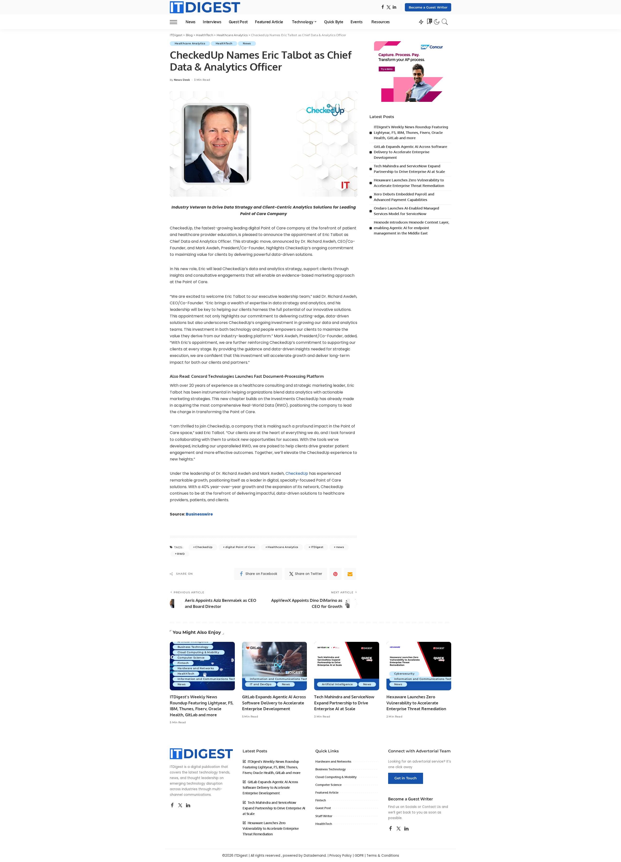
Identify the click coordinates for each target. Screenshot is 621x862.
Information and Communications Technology (212, 679)
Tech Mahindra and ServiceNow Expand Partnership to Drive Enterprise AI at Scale (344, 702)
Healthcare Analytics (190, 43)
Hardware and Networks (196, 668)
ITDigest (317, 547)
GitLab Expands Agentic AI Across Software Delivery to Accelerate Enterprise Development (410, 152)
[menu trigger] (176, 22)
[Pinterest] (335, 574)
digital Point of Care (240, 547)
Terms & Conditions (383, 855)
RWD (181, 554)
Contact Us (431, 807)
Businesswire (199, 514)
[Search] (445, 22)
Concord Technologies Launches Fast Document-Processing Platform (257, 376)
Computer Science (191, 657)
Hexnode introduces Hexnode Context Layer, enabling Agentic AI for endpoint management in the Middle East (411, 227)
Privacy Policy (340, 855)
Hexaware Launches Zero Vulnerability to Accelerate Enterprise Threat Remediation (416, 702)
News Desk (182, 80)
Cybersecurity (404, 673)
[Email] (350, 574)
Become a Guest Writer (428, 7)
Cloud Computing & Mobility (199, 652)
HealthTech (224, 43)
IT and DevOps (260, 684)
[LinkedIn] (394, 7)
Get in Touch (405, 778)
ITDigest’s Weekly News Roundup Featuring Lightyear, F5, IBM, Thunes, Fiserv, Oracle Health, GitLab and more (411, 132)
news (340, 547)
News (247, 43)
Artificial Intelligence (193, 641)
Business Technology (193, 647)
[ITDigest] (205, 7)
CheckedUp (297, 473)
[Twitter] (389, 7)
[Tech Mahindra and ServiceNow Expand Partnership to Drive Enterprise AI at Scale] (346, 666)
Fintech (183, 663)
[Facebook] (383, 7)
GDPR (359, 855)
